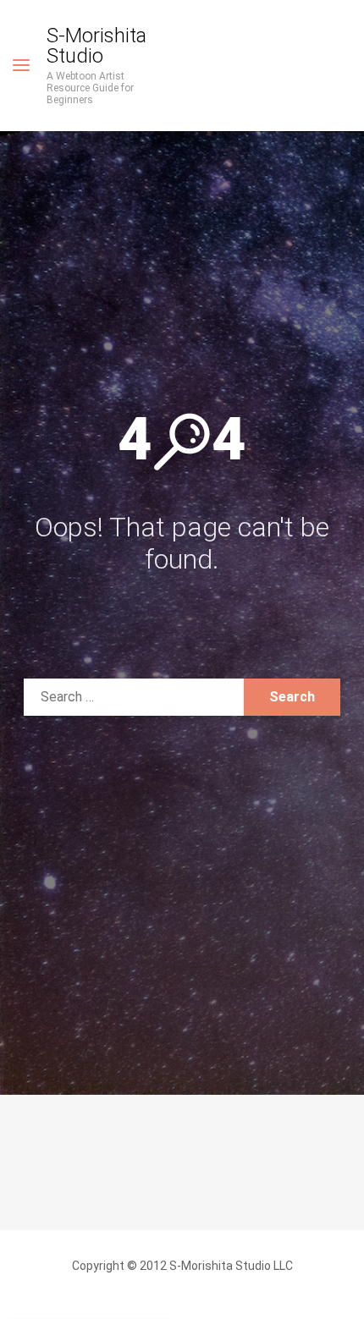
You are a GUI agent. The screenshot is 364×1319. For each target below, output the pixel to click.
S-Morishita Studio (96, 45)
